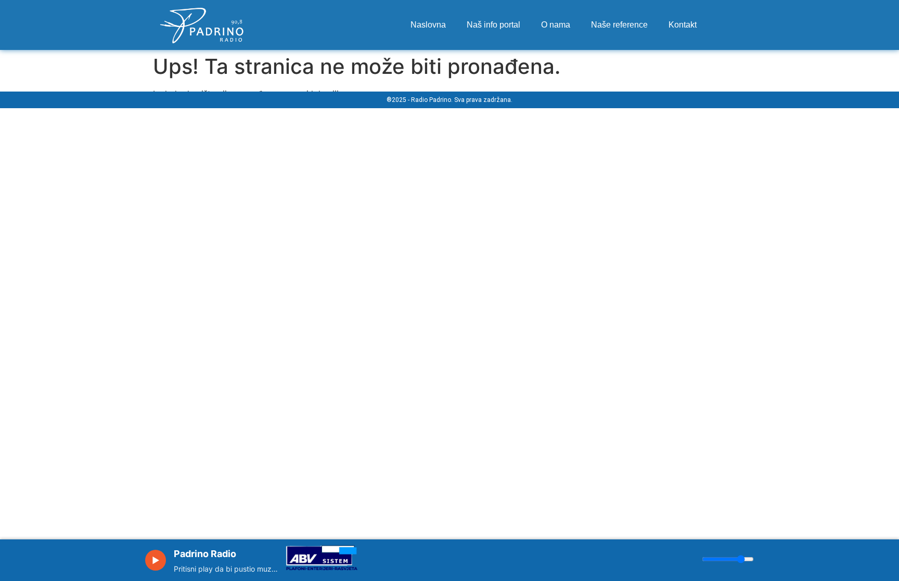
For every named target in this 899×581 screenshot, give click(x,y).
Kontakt (683, 24)
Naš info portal (493, 24)
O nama (555, 24)
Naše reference (619, 24)
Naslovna (428, 24)
